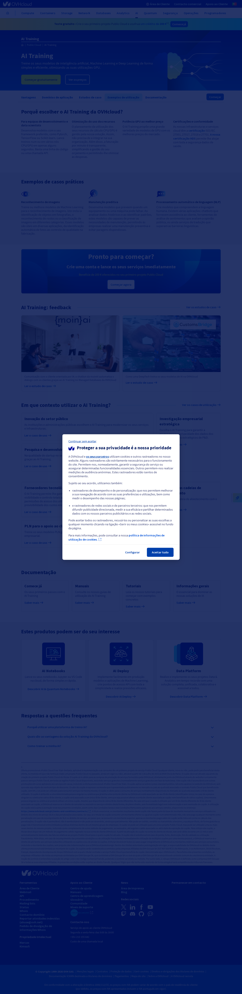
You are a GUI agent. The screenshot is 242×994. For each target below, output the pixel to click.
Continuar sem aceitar (82, 441)
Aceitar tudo (160, 552)
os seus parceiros (97, 456)
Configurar (132, 552)
